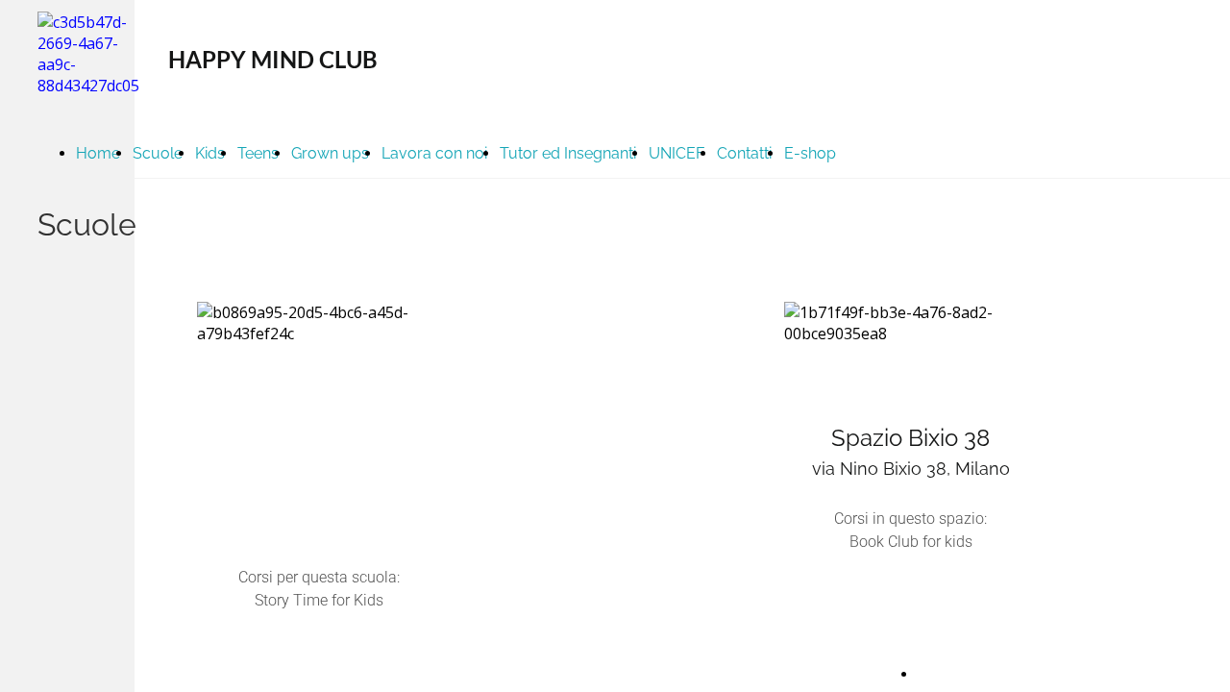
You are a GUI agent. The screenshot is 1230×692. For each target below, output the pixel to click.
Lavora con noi (434, 153)
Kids (210, 153)
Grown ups (330, 153)
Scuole (158, 153)
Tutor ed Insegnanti (568, 153)
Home (98, 153)
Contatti (744, 153)
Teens (258, 153)
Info (929, 673)
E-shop (810, 153)
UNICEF (676, 153)
